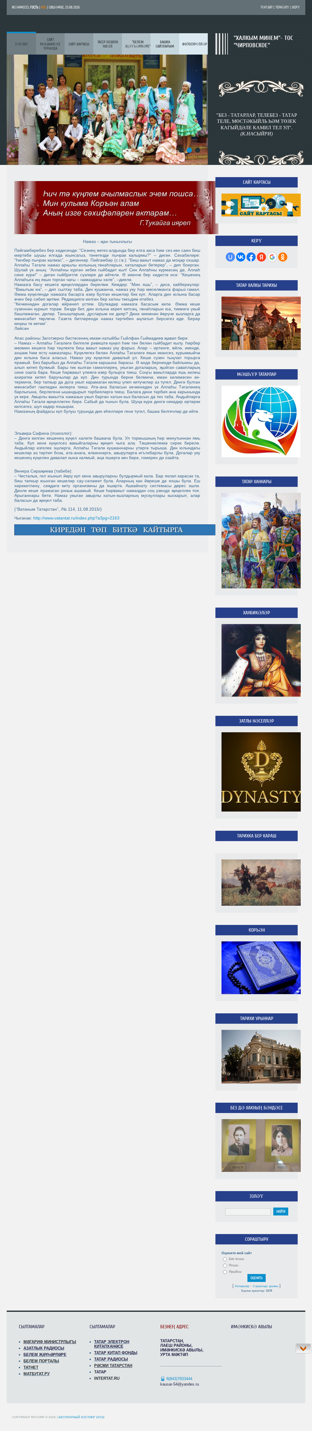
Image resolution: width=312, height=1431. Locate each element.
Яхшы (233, 1265)
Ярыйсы (235, 1271)
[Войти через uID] (230, 257)
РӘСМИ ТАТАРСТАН (113, 1365)
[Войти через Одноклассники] (282, 257)
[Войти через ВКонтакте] (240, 257)
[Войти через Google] (272, 257)
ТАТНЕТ (30, 1367)
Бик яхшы (236, 1259)
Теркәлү (282, 7)
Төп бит (267, 7)
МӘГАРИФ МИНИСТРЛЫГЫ (49, 1342)
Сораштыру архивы (265, 1286)
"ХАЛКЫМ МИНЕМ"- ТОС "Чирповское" (263, 41)
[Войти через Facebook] (251, 257)
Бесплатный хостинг (76, 1417)
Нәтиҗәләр (242, 1286)
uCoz (100, 1417)
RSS (43, 7)
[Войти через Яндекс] (261, 257)
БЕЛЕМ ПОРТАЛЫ (41, 1361)
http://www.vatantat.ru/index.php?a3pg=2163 (76, 518)
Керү (296, 7)
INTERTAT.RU (106, 1378)
